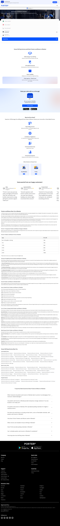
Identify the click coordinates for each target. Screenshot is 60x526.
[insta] (7, 518)
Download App (30, 105)
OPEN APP (54, 2)
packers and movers (20, 216)
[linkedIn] (10, 518)
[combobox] (28, 21)
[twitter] (4, 518)
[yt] (12, 518)
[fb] (2, 518)
